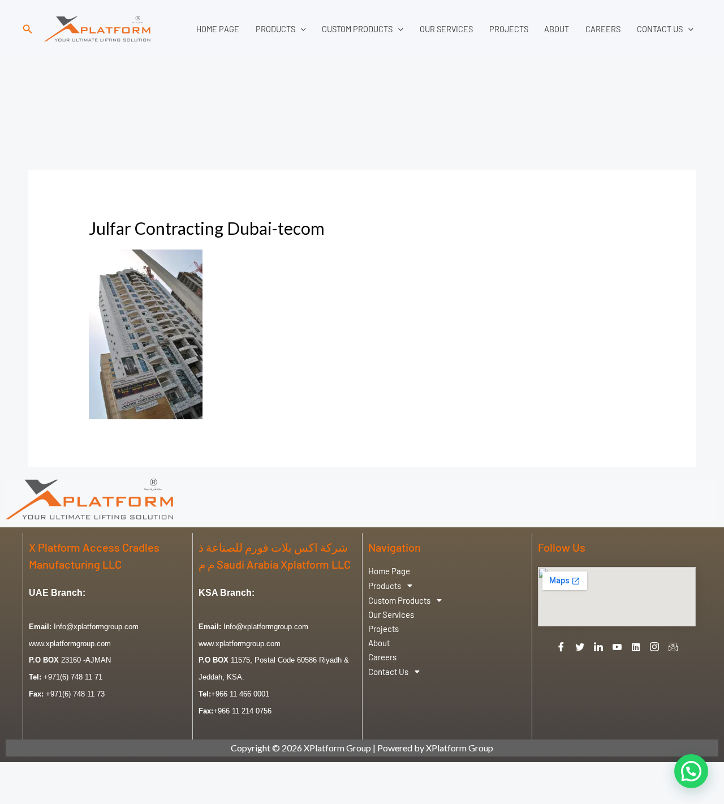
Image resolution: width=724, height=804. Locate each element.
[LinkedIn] (598, 646)
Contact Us (660, 29)
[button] (28, 29)
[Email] (673, 646)
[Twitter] (579, 646)
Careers (602, 29)
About (556, 29)
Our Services (446, 29)
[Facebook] (561, 646)
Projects (508, 29)
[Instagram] (654, 646)
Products (275, 29)
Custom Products (357, 29)
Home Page (217, 29)
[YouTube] (617, 646)
